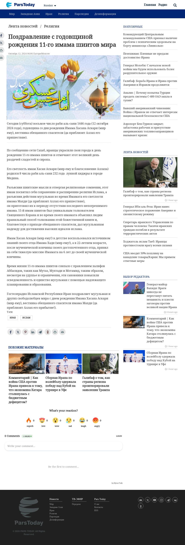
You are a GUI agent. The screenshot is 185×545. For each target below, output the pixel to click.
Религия (63, 14)
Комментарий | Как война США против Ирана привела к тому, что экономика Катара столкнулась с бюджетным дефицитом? (25, 390)
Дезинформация (105, 14)
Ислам (26, 317)
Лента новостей (23, 26)
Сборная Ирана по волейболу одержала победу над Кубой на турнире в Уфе (61, 384)
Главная (150, 5)
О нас (96, 504)
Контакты (98, 507)
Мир (12, 14)
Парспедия (82, 14)
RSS (96, 510)
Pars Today (22, 5)
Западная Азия (30, 14)
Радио (162, 5)
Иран (49, 14)
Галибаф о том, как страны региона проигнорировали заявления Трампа (96, 384)
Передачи (76, 504)
